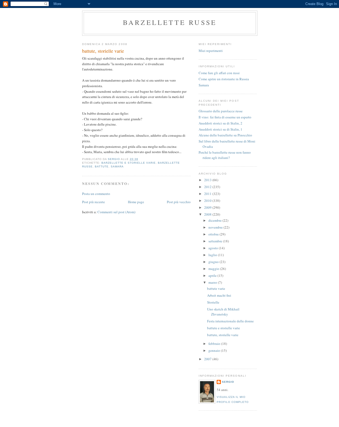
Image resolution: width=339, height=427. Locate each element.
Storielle (213, 302)
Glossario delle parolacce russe (221, 111)
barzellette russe (170, 22)
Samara (204, 85)
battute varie (216, 288)
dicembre (215, 220)
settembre (215, 241)
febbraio (214, 343)
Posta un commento (96, 193)
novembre (216, 227)
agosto (213, 248)
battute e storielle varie (223, 328)
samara (117, 166)
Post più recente (93, 201)
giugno (214, 261)
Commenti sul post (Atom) (116, 212)
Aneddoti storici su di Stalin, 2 (220, 123)
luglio (213, 254)
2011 (208, 193)
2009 (208, 207)
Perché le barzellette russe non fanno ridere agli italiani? (225, 155)
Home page (136, 201)
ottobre (214, 234)
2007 (208, 359)
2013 (208, 179)
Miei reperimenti (211, 50)
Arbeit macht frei (219, 295)
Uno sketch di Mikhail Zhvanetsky (223, 312)
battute (102, 166)
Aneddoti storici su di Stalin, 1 (220, 129)
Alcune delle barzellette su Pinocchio (225, 135)
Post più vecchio (179, 201)
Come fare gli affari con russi (219, 72)
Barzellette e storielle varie (128, 162)
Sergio (228, 381)
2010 (208, 200)
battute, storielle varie (222, 334)
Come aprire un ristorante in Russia (224, 79)
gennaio (214, 350)
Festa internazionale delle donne (230, 321)
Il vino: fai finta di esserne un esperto (225, 117)
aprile (212, 275)
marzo (213, 282)
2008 (208, 214)
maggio (214, 268)
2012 (208, 186)
